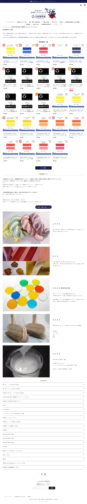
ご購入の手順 (46, 22)
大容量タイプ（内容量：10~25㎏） (11, 426)
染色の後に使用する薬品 (8, 442)
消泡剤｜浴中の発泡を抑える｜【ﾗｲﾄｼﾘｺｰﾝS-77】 (14, 463)
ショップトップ (10, 22)
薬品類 (4, 459)
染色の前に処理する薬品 (8, 434)
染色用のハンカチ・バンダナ (9, 417)
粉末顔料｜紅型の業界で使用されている (12, 401)
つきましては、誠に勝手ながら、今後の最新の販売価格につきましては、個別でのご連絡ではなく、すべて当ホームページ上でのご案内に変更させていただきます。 (40, 37)
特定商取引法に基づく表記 (20, 496)
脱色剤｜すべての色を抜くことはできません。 (13, 450)
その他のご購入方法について (43, 207)
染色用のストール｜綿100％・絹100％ (12, 421)
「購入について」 (20, 186)
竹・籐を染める (6, 409)
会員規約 (29, 496)
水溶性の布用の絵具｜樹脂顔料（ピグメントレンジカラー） (16, 397)
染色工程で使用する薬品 (8, 438)
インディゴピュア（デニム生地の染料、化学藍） (14, 413)
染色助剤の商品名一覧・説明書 (72, 22)
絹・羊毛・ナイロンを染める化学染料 (11, 388)
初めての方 (54, 22)
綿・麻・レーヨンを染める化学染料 (11, 384)
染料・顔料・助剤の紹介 (34, 22)
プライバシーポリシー (8, 496)
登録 (52, 488)
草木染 (61, 22)
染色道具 (28, 24)
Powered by (42, 501)
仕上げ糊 (5, 446)
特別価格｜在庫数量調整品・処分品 (11, 467)
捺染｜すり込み (6, 455)
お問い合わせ (36, 24)
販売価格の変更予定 (46, 24)
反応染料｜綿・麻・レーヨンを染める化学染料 (13, 393)
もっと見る (43, 168)
